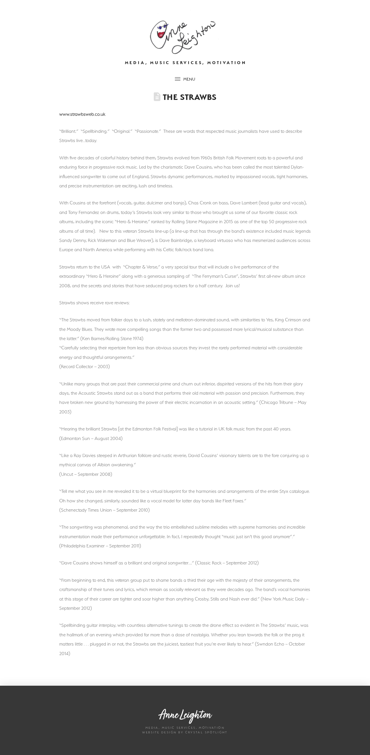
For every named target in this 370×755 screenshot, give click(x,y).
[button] (185, 79)
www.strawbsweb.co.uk (82, 114)
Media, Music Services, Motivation (186, 62)
